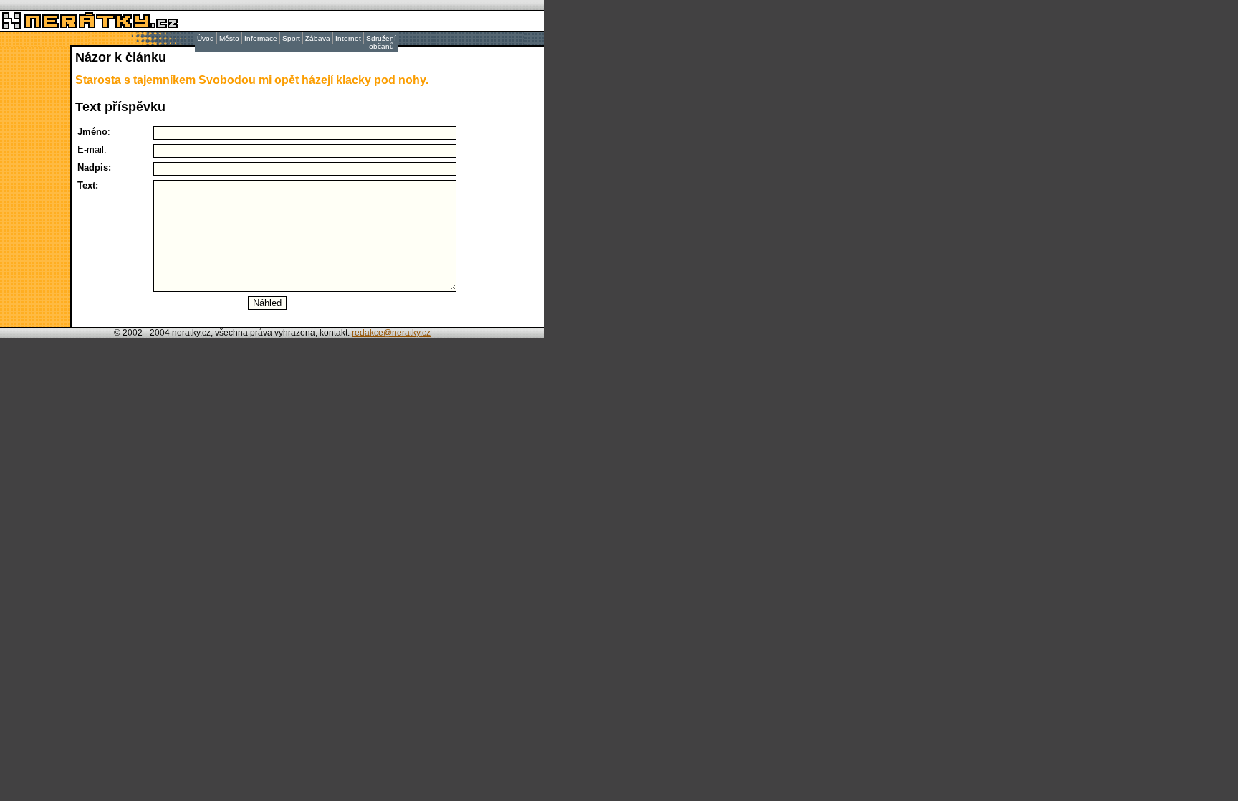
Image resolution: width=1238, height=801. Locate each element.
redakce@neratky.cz (391, 333)
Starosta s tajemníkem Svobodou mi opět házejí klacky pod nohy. (251, 80)
